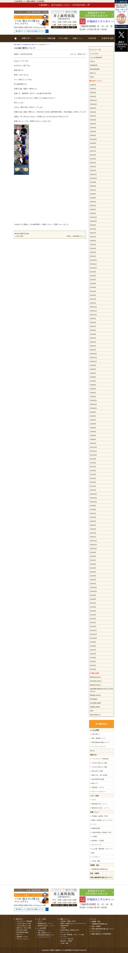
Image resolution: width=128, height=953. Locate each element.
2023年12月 (93, 174)
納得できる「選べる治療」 (100, 775)
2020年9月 (93, 318)
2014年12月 (93, 587)
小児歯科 (94, 836)
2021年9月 (93, 271)
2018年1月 (93, 443)
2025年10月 (93, 104)
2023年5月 (93, 197)
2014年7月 (93, 603)
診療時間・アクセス (98, 787)
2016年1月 (93, 536)
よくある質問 (94, 730)
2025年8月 (93, 112)
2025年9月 (93, 108)
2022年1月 (93, 256)
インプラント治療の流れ (67, 938)
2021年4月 (93, 291)
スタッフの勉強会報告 (96, 57)
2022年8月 (93, 229)
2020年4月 (93, 338)
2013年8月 (93, 646)
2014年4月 (93, 614)
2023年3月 (93, 205)
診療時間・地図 (107, 39)
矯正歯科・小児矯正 (98, 840)
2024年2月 (93, 166)
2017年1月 (93, 490)
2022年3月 (93, 248)
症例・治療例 (94, 873)
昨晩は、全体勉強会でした (75, 236)
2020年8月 (93, 322)
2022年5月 (93, 240)
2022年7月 (93, 232)
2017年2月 (93, 486)
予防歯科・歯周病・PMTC (100, 816)
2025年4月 (93, 127)
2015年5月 (93, 568)
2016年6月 (93, 517)
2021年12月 (93, 260)
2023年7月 (93, 190)
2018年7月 (93, 419)
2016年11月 (93, 497)
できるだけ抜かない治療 (99, 763)
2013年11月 (93, 634)
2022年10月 (93, 221)
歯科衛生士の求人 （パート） (101, 808)
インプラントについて (99, 746)
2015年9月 (93, 552)
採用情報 (92, 39)
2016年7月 (93, 513)
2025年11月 (93, 100)
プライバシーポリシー (99, 791)
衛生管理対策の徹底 (98, 779)
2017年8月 (93, 462)
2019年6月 (93, 377)
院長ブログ (82, 54)
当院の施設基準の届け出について (101, 877)
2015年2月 (93, 579)
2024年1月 (93, 170)
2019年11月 (93, 357)
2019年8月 (93, 369)
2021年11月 (93, 264)
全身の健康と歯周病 (95, 703)
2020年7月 (93, 326)
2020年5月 (93, 334)
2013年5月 (93, 657)
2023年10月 (93, 178)
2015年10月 (93, 548)
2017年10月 (93, 455)
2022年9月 (93, 225)
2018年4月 (93, 431)
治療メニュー (77, 39)
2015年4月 (93, 571)
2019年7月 (93, 373)
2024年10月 (93, 139)
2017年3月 (93, 482)
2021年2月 (93, 299)
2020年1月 (93, 349)
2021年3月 (93, 295)
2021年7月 (93, 279)
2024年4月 (93, 158)
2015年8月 (93, 556)
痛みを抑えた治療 (97, 771)
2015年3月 (93, 575)
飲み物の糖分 (93, 699)
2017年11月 (93, 451)
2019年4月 (93, 384)
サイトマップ (96, 931)
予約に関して (96, 734)
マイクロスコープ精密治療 (45, 39)
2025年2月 (93, 135)
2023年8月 (93, 186)
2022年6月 (93, 236)
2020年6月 (93, 330)
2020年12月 (93, 306)
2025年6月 (93, 119)
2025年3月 (93, 131)
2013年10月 (93, 638)
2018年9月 (93, 412)
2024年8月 (93, 147)
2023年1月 (93, 213)
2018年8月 (93, 416)
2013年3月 (93, 665)
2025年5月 (93, 123)
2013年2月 (93, 669)
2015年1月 (93, 583)
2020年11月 (93, 310)
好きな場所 (19, 236)
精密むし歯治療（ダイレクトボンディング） (101, 822)
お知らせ (92, 61)
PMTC (92, 710)
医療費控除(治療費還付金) (100, 869)
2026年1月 (93, 96)
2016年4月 (93, 525)
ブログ (94, 800)
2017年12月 (93, 447)
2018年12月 (93, 400)
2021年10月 (93, 268)
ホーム (16, 39)
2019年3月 (93, 388)
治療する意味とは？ (95, 714)
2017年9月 (93, 458)
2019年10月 (93, 361)
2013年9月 (93, 642)
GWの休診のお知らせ (96, 681)
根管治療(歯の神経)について (100, 742)
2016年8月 (93, 509)
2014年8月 (93, 599)
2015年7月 (93, 560)
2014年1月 (93, 626)
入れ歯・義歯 (96, 861)
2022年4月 (93, 244)
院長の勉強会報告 (95, 69)
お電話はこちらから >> (100, 21)
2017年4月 (93, 478)
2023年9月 (93, 182)
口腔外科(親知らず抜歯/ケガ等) (101, 832)
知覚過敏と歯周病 (95, 706)
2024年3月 (93, 162)
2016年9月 (93, 505)
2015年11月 (93, 544)
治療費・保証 (94, 865)
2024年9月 (93, 143)
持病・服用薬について (99, 738)
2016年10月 (93, 501)
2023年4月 (93, 201)
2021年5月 (93, 287)
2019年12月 (93, 353)
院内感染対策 (93, 65)
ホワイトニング (96, 844)
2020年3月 (93, 342)
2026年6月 (93, 84)
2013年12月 (93, 630)
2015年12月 (93, 540)
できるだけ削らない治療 (99, 767)
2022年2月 (93, 252)
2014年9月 (93, 595)
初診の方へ (94, 755)
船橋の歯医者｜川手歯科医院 (101, 934)
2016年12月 (93, 494)
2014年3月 (93, 618)
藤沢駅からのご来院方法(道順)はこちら (30, 31)
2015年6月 (93, 564)
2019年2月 (93, 392)
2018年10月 (93, 408)
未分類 (92, 77)
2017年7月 (93, 466)
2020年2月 (93, 345)
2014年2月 (93, 622)
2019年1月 (93, 396)
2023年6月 (93, 193)
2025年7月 (93, 116)
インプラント (96, 857)
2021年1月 (93, 303)
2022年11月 (93, 217)
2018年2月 (93, 439)
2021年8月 (93, 275)
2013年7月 (93, 649)
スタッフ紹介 (63, 39)
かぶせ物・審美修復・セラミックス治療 (101, 851)
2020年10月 (93, 314)
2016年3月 (93, 529)
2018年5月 (93, 427)
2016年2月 (93, 533)
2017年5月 (93, 474)
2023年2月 (93, 209)
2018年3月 (93, 435)
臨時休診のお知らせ (95, 677)
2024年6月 (93, 154)
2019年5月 (93, 381)
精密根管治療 (96, 828)
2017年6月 (93, 470)
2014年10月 (93, 591)
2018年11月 (93, 404)
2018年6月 (93, 423)
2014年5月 (93, 610)
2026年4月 (93, 88)
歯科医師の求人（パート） (100, 804)
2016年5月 (93, 521)
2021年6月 (93, 283)
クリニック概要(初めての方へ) (26, 39)
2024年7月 (93, 151)
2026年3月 (93, 92)
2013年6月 (93, 653)
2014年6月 (93, 607)
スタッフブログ (94, 53)
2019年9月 (93, 365)
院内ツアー (95, 783)
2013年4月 (93, 661)
